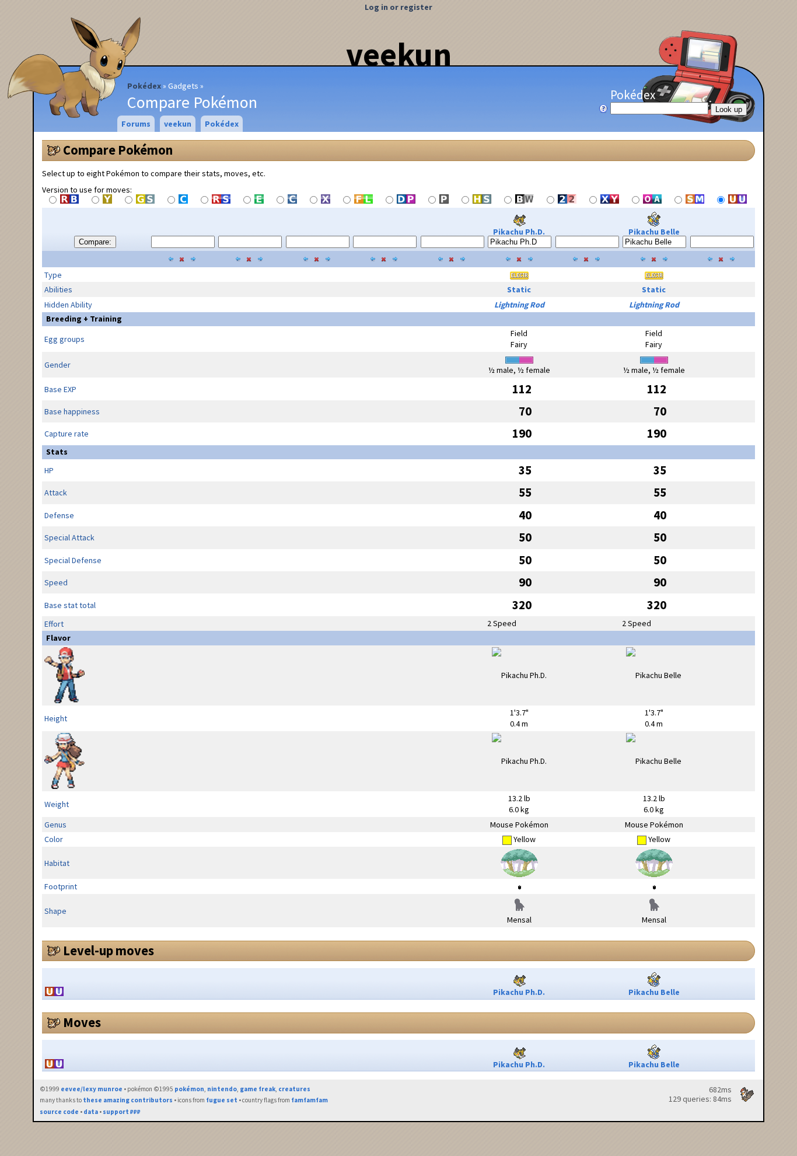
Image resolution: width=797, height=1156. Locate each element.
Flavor (58, 638)
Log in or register (398, 7)
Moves (82, 1022)
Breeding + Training (84, 318)
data (90, 1112)
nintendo (222, 1089)
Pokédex (144, 86)
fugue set (221, 1100)
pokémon (189, 1089)
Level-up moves (108, 950)
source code (59, 1112)
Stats (57, 451)
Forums (136, 123)
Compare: (95, 242)
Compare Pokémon (118, 150)
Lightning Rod (519, 304)
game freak (257, 1089)
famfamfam (309, 1100)
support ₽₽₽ (122, 1112)
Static (519, 289)
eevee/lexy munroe (92, 1089)
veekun (399, 54)
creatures (294, 1089)
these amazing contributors (128, 1100)
